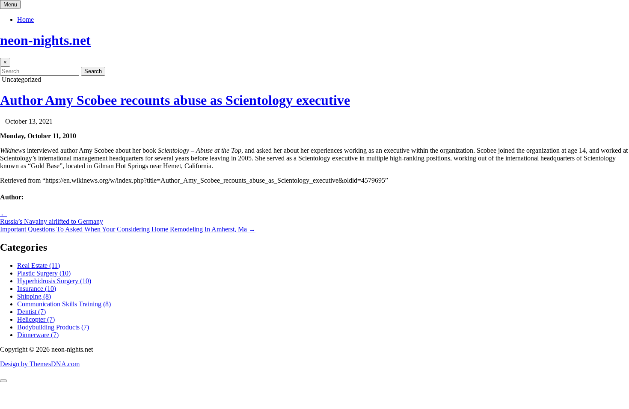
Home (25, 19)
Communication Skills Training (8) (64, 304)
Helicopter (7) (36, 319)
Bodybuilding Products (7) (53, 327)
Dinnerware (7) (38, 334)
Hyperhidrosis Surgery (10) (54, 281)
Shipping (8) (34, 296)
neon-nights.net (45, 40)
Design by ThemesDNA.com (40, 364)
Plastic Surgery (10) (44, 273)
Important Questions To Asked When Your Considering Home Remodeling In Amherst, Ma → (127, 229)
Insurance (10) (36, 288)
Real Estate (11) (38, 265)
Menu (10, 4)
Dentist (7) (31, 311)
